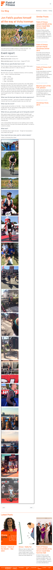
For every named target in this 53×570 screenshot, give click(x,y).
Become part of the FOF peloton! (43, 87)
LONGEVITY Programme (8, 568)
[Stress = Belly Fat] (26, 531)
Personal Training (15, 568)
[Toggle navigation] (50, 4)
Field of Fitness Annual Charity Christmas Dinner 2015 (42, 48)
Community (33, 567)
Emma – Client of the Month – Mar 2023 (7, 549)
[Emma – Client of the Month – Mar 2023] (9, 531)
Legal (49, 567)
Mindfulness (39, 10)
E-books (39, 568)
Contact (44, 567)
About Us (27, 568)
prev (4, 507)
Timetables (21, 567)
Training (50, 10)
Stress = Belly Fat (25, 547)
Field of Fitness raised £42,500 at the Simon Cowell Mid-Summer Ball (44, 25)
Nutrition (45, 10)
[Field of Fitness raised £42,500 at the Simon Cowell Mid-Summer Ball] (44, 531)
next (31, 507)
